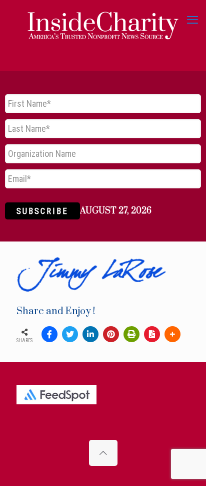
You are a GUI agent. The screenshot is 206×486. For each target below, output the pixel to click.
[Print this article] (132, 334)
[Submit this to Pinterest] (111, 334)
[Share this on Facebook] (50, 334)
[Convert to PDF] (152, 334)
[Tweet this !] (70, 334)
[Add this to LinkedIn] (90, 334)
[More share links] (172, 334)
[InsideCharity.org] (103, 20)
